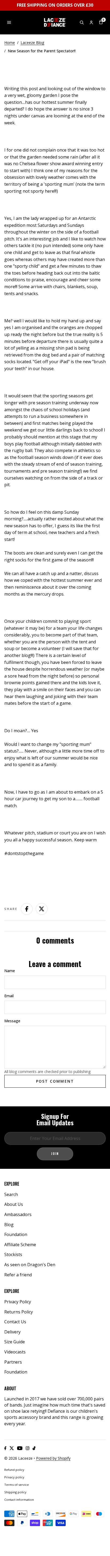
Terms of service (16, 1485)
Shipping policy (15, 1492)
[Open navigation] (9, 22)
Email (9, 995)
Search (11, 1194)
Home (9, 42)
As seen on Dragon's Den (29, 1265)
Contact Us (15, 1322)
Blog (9, 1225)
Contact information (19, 1500)
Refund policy (14, 1470)
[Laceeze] (55, 22)
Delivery (12, 1332)
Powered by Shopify (53, 1458)
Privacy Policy (17, 1302)
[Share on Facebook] (27, 909)
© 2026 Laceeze (18, 1458)
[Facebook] (5, 1448)
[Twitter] (12, 1448)
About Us (13, 1204)
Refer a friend (18, 1275)
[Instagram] (27, 1448)
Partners (13, 1362)
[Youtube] (19, 1448)
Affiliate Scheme (20, 1245)
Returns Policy (18, 1312)
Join (55, 1153)
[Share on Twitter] (42, 909)
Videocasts (15, 1352)
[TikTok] (34, 1448)
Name (9, 970)
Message (12, 1020)
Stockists (13, 1254)
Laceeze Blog (32, 42)
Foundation (15, 1234)
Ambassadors (18, 1214)
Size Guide (14, 1342)
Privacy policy (14, 1477)
